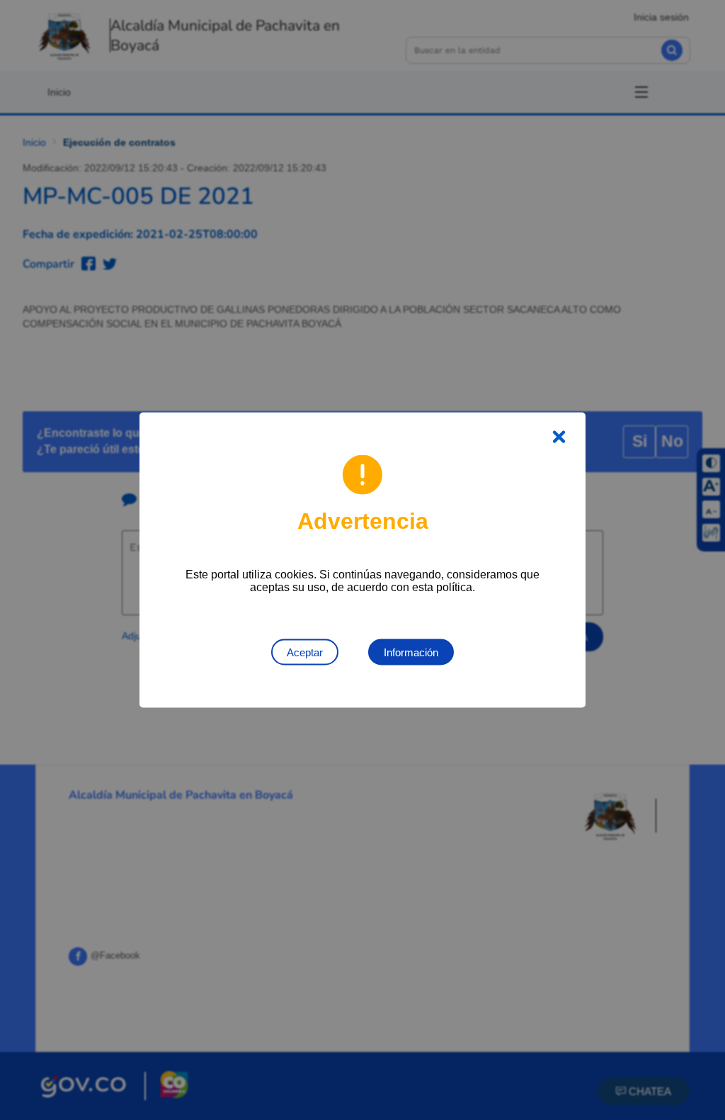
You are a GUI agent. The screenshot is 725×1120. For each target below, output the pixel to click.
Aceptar (305, 652)
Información (411, 652)
